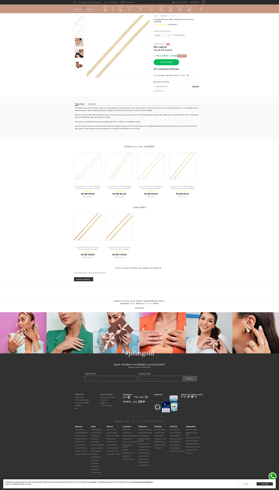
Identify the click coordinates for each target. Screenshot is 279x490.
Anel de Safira (95, 442)
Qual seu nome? (90, 374)
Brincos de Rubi (111, 439)
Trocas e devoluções (106, 405)
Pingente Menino (143, 459)
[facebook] (181, 397)
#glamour (140, 303)
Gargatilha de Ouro (127, 459)
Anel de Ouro (94, 463)
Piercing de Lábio (175, 445)
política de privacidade (143, 482)
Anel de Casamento (96, 451)
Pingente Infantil (143, 450)
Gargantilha (125, 456)
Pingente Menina (143, 456)
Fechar (246, 484)
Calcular (195, 86)
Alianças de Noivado (81, 439)
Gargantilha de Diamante (193, 438)
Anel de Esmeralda (96, 429)
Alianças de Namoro (81, 436)
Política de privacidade (82, 400)
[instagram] (185, 397)
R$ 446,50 (166, 50)
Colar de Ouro (126, 429)
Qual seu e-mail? (145, 374)
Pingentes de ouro (127, 453)
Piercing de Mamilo (175, 442)
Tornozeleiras (158, 448)
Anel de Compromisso (97, 448)
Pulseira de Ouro (159, 436)
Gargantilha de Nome (192, 441)
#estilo (156, 303)
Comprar (166, 62)
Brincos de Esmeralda (113, 436)
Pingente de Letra (143, 436)
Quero (190, 378)
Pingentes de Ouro (143, 465)
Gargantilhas (140, 7)
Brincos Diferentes (112, 445)
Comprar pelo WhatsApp (168, 69)
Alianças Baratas (80, 429)
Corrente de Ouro (127, 439)
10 (155, 50)
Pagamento (104, 403)
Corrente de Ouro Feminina (130, 442)
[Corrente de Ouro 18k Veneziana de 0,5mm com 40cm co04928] (87, 166)
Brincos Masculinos (112, 451)
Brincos (120, 7)
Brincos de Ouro (111, 429)
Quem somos (79, 397)
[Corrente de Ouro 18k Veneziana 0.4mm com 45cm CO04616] (119, 166)
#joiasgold (124, 303)
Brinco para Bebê (112, 432)
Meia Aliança (94, 454)
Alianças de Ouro (80, 442)
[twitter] (188, 397)
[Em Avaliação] (166, 407)
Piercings (170, 7)
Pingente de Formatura (145, 432)
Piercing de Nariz (175, 436)
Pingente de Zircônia (144, 447)
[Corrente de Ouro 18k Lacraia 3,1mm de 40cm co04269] (87, 226)
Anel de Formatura (96, 432)
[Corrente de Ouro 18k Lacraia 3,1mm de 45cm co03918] (119, 226)
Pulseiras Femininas (160, 439)
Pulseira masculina (159, 442)
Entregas (103, 400)
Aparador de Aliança (81, 451)
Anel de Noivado (95, 457)
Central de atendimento (107, 397)
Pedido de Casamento (97, 445)
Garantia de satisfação (82, 403)
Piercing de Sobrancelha (177, 451)
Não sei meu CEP (159, 90)
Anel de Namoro (95, 436)
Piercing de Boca (175, 448)
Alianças (106, 7)
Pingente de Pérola (144, 444)
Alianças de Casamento (81, 432)
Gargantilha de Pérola (192, 444)
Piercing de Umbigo (176, 439)
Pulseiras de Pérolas (160, 445)
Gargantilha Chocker (192, 450)
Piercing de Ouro (175, 429)
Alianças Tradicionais (81, 448)
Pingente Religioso (143, 462)
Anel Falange (95, 469)
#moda (149, 303)
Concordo (264, 484)
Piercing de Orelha (175, 432)
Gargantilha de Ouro (191, 429)
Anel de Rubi (94, 439)
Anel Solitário (95, 460)
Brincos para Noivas (112, 448)
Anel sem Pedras (96, 472)
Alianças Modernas (80, 445)
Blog (76, 408)
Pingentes (151, 7)
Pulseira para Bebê (159, 429)
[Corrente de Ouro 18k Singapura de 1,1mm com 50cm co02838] (182, 166)
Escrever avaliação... (83, 279)
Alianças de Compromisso (82, 454)
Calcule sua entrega (162, 82)
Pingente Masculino (144, 453)
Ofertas (189, 7)
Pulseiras (161, 7)
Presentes (180, 7)
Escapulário (189, 453)
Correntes (129, 7)
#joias (132, 303)
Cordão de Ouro (126, 432)
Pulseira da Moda (159, 432)
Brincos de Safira (112, 442)
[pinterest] (196, 397)
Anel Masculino (95, 466)
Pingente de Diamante (145, 429)
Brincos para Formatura (113, 454)
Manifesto (78, 405)
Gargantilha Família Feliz (193, 447)
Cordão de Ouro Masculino (129, 436)
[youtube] (192, 397)
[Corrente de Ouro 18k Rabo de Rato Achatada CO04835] (150, 166)
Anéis (113, 7)
